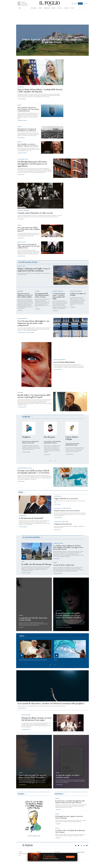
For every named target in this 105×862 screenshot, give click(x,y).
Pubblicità (39, 851)
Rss (19, 855)
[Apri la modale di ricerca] (85, 8)
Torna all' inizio (80, 852)
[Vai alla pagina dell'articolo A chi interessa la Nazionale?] (35, 505)
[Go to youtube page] (78, 845)
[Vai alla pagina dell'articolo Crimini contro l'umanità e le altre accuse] (40, 195)
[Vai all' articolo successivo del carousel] (55, 461)
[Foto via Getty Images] (70, 477)
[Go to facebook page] (75, 845)
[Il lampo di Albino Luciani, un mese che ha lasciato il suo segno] (68, 722)
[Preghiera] (28, 428)
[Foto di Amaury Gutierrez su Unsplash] (52, 684)
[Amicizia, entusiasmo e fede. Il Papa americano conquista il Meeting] (35, 649)
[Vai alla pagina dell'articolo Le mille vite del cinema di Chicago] (36, 551)
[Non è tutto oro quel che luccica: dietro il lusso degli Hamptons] (34, 761)
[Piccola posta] (50, 428)
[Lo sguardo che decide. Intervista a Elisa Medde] (34, 604)
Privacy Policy (57, 851)
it (84, 3)
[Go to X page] (81, 845)
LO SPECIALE (70, 857)
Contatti (20, 851)
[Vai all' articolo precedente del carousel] (50, 461)
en (86, 3)
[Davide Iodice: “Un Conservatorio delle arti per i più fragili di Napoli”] (70, 401)
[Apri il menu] (19, 8)
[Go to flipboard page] (87, 845)
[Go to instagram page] (84, 845)
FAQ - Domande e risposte (24, 853)
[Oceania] (70, 649)
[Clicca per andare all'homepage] (27, 845)
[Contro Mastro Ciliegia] (71, 428)
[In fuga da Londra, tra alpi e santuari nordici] (71, 761)
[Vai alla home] (49, 3)
